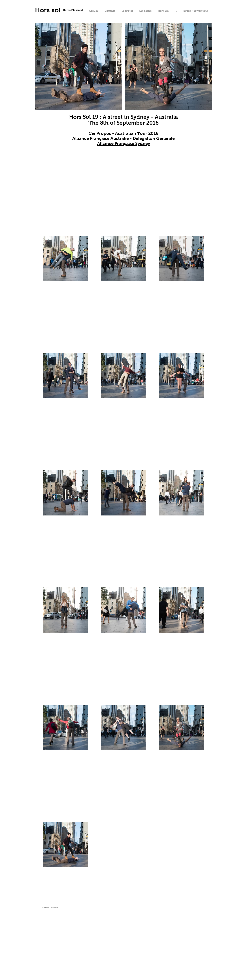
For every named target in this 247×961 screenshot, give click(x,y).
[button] (176, 10)
